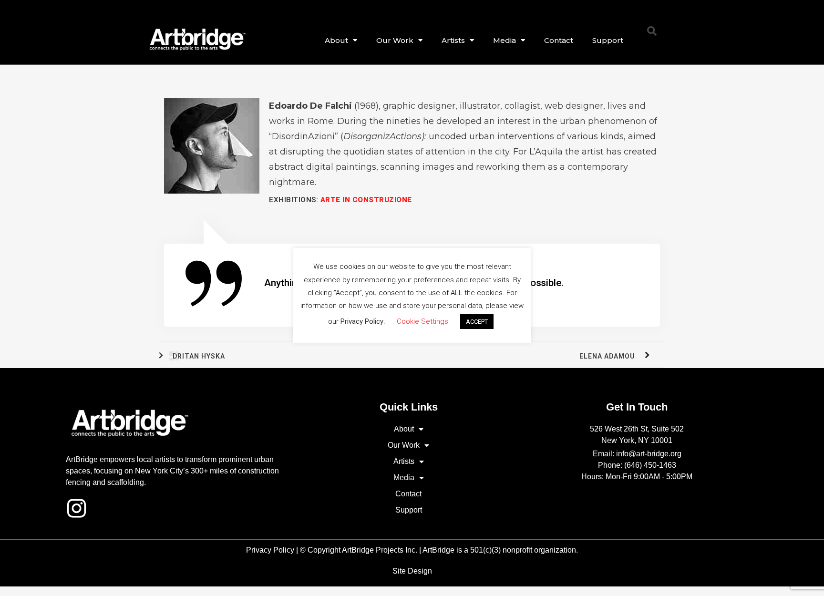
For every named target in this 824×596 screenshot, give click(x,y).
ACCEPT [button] (477, 321)
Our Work (394, 40)
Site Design (412, 571)
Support (607, 40)
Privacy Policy (270, 550)
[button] (651, 31)
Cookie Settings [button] (422, 321)
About (336, 40)
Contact (558, 40)
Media (504, 40)
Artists (453, 40)
